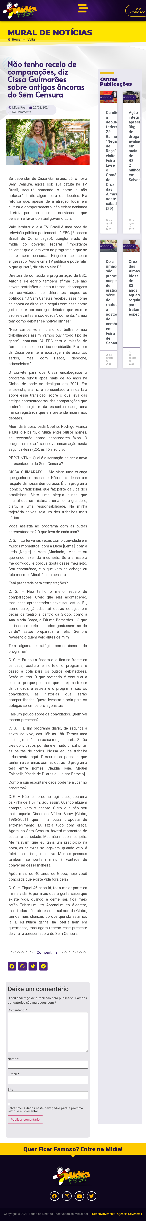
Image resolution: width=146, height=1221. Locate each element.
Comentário (17, 1010)
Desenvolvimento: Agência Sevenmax (117, 1214)
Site (10, 1089)
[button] (12, 966)
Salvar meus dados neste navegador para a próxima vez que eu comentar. (45, 1110)
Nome (13, 1058)
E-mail (13, 1073)
